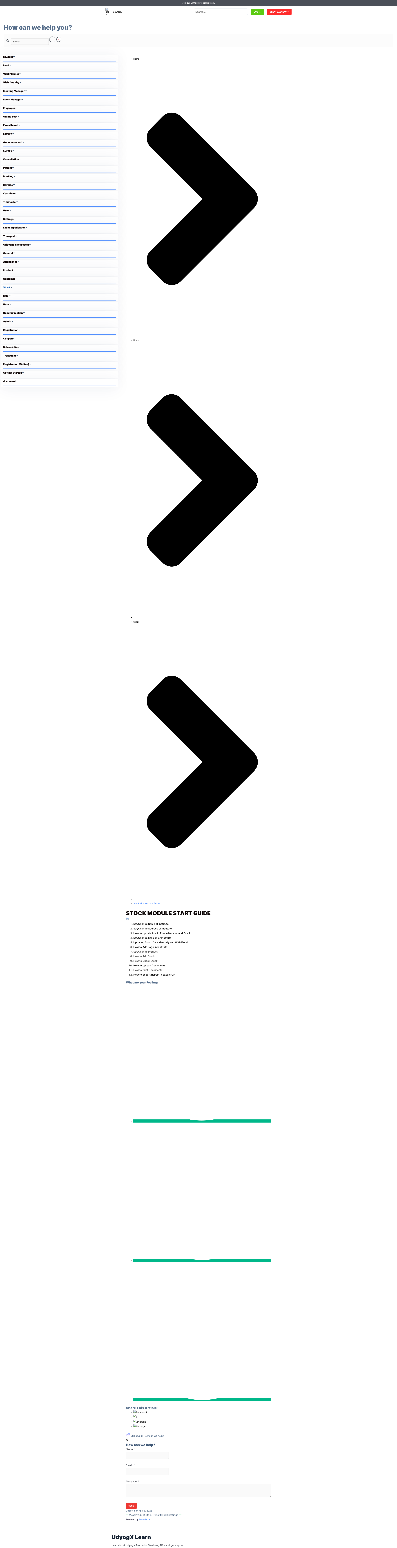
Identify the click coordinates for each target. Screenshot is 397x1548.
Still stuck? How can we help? (147, 1435)
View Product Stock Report (144, 1514)
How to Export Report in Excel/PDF (154, 974)
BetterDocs (144, 1519)
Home (136, 58)
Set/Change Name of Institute (151, 923)
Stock (136, 621)
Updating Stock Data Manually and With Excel (160, 942)
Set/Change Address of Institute (152, 928)
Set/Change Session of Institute (152, 937)
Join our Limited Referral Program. (198, 3)
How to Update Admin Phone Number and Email (161, 933)
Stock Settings (170, 1514)
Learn (117, 11)
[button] (257, 12)
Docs (136, 340)
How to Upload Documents (149, 965)
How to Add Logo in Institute (150, 947)
